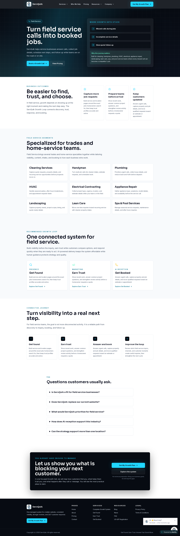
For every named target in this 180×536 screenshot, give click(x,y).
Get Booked (97, 519)
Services (62, 4)
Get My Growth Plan (141, 4)
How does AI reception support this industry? (76, 421)
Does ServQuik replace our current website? (75, 402)
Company (108, 4)
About (74, 513)
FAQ (115, 516)
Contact (74, 519)
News (116, 513)
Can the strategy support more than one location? (78, 431)
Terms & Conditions (142, 513)
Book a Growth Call (36, 63)
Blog (115, 509)
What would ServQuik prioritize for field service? (77, 412)
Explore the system (128, 472)
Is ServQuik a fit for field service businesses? (75, 392)
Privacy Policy (140, 509)
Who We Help (76, 4)
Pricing (86, 4)
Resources (96, 4)
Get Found (96, 513)
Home (74, 509)
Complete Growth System (101, 509)
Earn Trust (96, 516)
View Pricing (57, 63)
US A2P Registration (121, 519)
